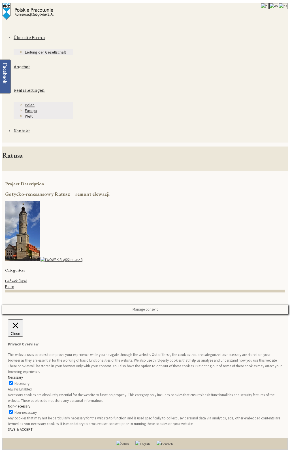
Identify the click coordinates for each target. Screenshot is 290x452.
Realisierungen (29, 90)
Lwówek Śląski (16, 281)
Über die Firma (29, 37)
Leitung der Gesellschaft (45, 52)
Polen (30, 104)
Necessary (21, 383)
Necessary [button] (15, 377)
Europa (31, 110)
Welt (29, 116)
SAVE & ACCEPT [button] (20, 429)
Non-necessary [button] (19, 406)
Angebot (22, 66)
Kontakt (22, 130)
